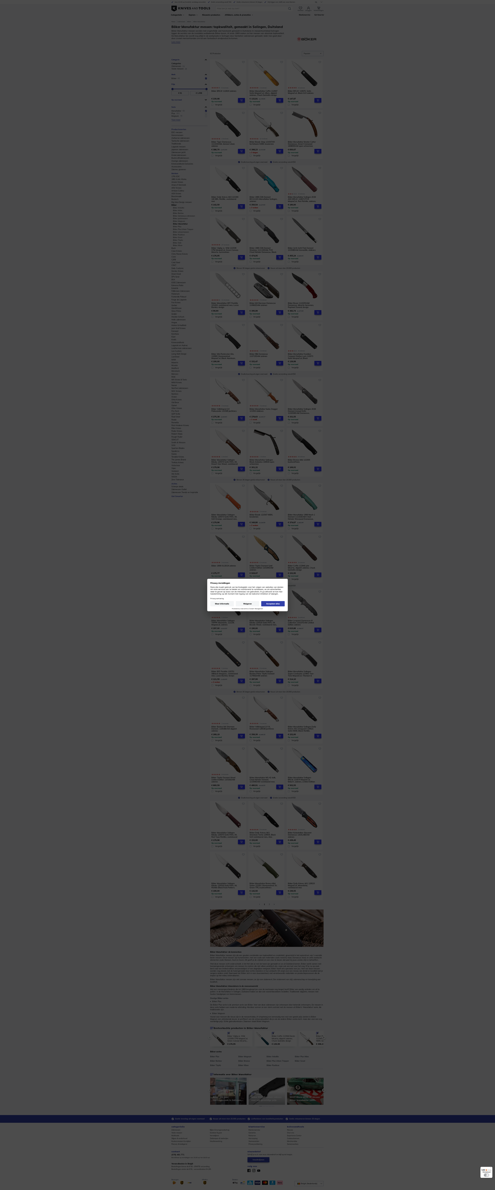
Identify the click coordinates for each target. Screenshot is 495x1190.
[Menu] (490, 1168)
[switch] (486, 1175)
